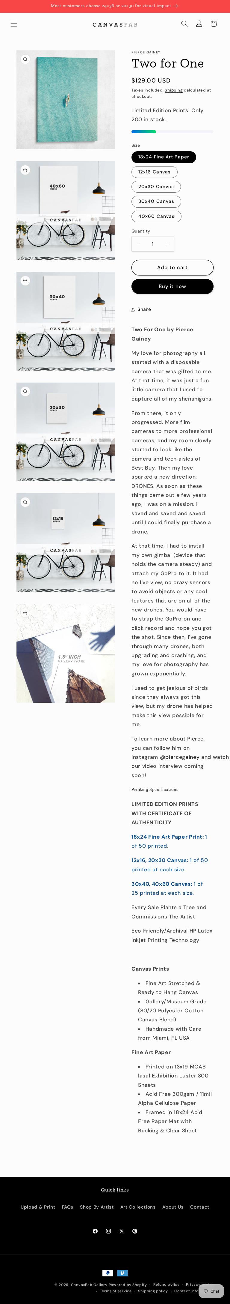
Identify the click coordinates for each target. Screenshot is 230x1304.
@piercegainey (180, 757)
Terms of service (116, 1291)
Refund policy (166, 1284)
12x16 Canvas (154, 172)
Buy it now (172, 286)
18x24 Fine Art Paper (163, 157)
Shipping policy (153, 1291)
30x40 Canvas (156, 201)
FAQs (68, 1207)
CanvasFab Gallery (89, 1284)
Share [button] (144, 309)
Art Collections (138, 1207)
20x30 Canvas (156, 187)
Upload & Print (38, 1207)
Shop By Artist (97, 1207)
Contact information (194, 1291)
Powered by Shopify (128, 1284)
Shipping (174, 90)
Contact (199, 1207)
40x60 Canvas (156, 216)
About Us (173, 1207)
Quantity (140, 231)
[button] (14, 24)
